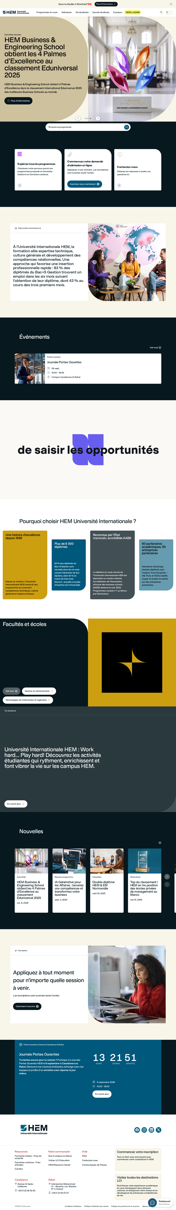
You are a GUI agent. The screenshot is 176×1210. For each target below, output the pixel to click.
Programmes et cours (47, 12)
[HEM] (16, 12)
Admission (66, 12)
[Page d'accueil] (34, 1139)
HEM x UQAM (133, 12)
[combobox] (88, 127)
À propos (117, 12)
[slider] (46, 489)
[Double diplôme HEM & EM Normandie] (107, 881)
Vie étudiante (82, 12)
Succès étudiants (100, 12)
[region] (88, 449)
